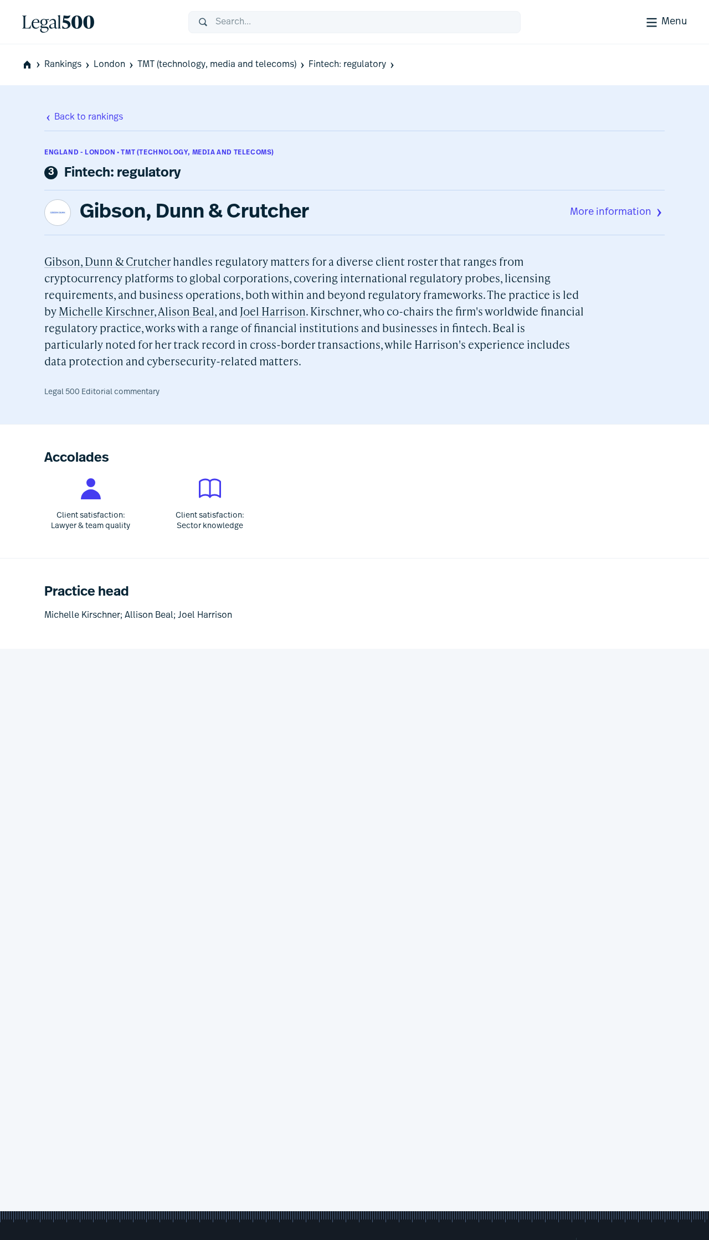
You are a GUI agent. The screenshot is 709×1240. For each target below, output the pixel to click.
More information (610, 213)
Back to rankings (88, 117)
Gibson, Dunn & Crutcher (194, 213)
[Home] (96, 22)
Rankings (62, 64)
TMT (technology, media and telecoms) (216, 64)
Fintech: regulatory (347, 64)
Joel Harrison (273, 311)
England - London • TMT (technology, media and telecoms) (159, 152)
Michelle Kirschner (106, 311)
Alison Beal (186, 311)
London (109, 64)
